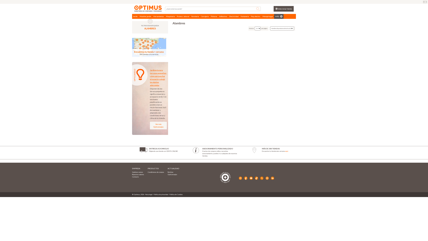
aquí (286, 151)
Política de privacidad (161, 194)
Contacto (135, 177)
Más (277, 16)
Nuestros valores (138, 174)
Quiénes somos (137, 172)
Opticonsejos (172, 174)
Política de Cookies (176, 194)
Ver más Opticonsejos (158, 125)
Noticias (170, 172)
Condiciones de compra (156, 172)
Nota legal (148, 194)
